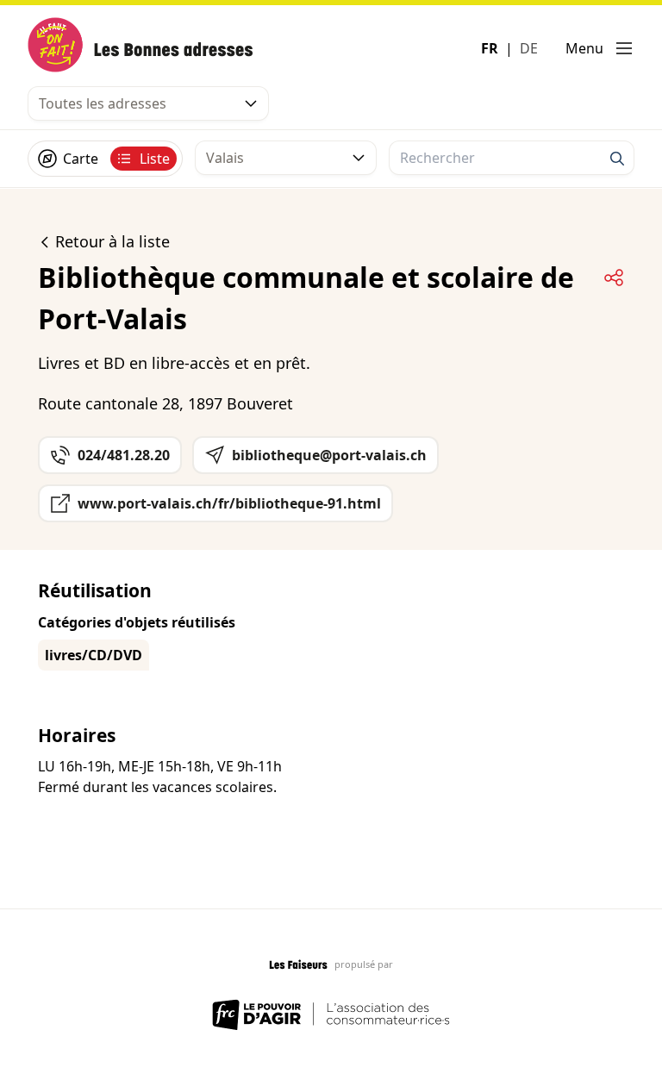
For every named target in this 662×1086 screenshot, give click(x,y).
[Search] (617, 158)
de (529, 48)
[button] (599, 48)
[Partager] (613, 277)
